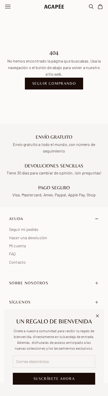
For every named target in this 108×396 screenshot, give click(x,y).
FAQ (12, 253)
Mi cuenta (17, 245)
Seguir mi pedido (24, 229)
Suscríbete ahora (54, 378)
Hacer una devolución (28, 237)
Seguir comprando (54, 83)
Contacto (17, 262)
